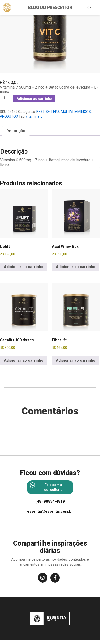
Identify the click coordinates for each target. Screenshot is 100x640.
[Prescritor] (7, 7)
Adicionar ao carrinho (34, 99)
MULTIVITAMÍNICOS (76, 112)
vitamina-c (34, 116)
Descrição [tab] (15, 130)
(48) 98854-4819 (50, 501)
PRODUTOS (9, 116)
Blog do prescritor (50, 8)
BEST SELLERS (47, 112)
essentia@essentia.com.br (50, 511)
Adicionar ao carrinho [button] (23, 266)
